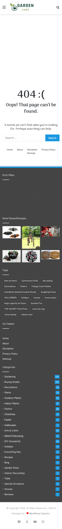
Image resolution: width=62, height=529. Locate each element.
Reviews (8, 494)
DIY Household (12, 441)
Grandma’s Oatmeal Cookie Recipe (20, 292)
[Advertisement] (31, 49)
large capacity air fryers (15, 303)
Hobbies (8, 446)
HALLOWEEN (10, 297)
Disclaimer (32, 149)
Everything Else (12, 452)
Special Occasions (14, 483)
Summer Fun (36, 303)
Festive (23, 286)
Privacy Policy (48, 149)
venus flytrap (10, 314)
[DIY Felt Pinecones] (11, 256)
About (20, 149)
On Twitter (8, 324)
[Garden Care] (21, 7)
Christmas (9, 414)
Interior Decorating (14, 473)
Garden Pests (11, 467)
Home (10, 149)
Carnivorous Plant (29, 280)
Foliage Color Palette (41, 286)
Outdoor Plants (12, 398)
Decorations (10, 286)
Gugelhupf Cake (48, 292)
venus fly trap (38, 309)
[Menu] (4, 8)
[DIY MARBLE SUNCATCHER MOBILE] (31, 237)
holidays (25, 297)
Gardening (9, 376)
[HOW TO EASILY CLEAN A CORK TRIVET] (50, 254)
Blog (6, 462)
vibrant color (27, 314)
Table (7, 478)
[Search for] (58, 8)
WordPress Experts (39, 513)
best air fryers (10, 280)
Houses (8, 489)
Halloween (10, 425)
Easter (7, 419)
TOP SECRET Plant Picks (16, 309)
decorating (48, 280)
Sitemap (31, 153)
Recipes (8, 457)
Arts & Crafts (11, 430)
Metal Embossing (13, 435)
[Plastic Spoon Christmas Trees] (50, 231)
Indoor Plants (11, 403)
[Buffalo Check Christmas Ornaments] (31, 256)
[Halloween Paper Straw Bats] (11, 232)
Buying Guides (12, 382)
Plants (7, 392)
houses (37, 297)
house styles (50, 297)
